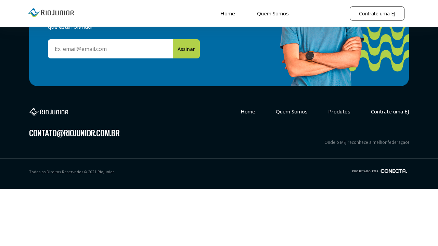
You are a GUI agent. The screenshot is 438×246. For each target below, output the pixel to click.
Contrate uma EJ (377, 13)
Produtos (339, 111)
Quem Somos (273, 13)
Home (227, 13)
